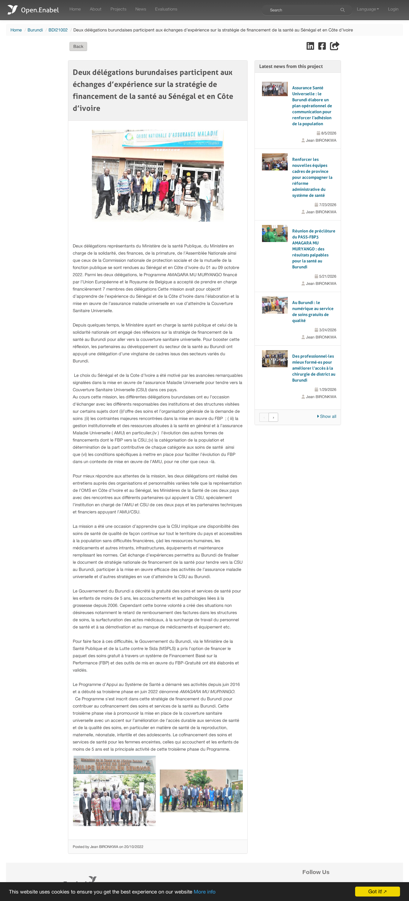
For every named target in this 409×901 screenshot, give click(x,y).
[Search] (342, 10)
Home (75, 8)
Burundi (35, 29)
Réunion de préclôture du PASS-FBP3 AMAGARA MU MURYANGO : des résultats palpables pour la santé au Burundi (313, 249)
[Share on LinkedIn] (311, 47)
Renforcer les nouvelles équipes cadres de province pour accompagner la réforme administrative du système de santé (312, 177)
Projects (118, 8)
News (140, 8)
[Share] (334, 47)
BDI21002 (58, 29)
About (96, 8)
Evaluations (166, 8)
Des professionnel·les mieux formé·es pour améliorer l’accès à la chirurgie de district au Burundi (313, 368)
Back (78, 46)
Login (393, 8)
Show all (327, 416)
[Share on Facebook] (322, 47)
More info (205, 892)
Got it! (375, 891)
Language (366, 8)
